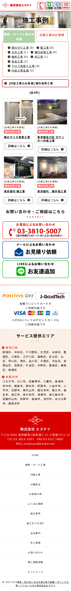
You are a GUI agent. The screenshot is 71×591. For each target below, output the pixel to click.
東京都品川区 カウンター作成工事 (50, 138)
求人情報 (35, 542)
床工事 (39, 57)
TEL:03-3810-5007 (20, 439)
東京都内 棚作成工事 (51, 191)
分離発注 (35, 484)
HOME (35, 455)
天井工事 (17, 52)
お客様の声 (35, 493)
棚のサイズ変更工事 (17, 137)
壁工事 (44, 47)
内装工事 (35, 474)
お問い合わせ (35, 552)
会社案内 (35, 533)
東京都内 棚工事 (14, 191)
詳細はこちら (17, 146)
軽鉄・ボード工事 (35, 464)
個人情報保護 (35, 562)
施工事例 (35, 513)
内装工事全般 (20, 70)
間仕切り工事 (20, 47)
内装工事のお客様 (52, 35)
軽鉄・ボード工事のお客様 (19, 36)
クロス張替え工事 (23, 66)
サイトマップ (35, 571)
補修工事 (17, 57)
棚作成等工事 (43, 52)
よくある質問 (35, 503)
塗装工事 (17, 61)
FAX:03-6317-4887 (50, 439)
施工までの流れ (35, 523)
